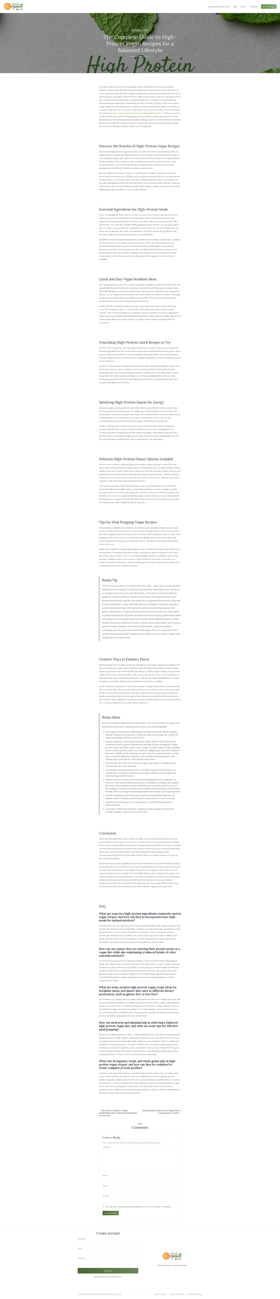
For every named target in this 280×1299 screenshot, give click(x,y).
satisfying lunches (135, 113)
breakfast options (117, 113)
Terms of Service (177, 1294)
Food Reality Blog (195, 1294)
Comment (107, 1147)
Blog (235, 6)
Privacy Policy (161, 1294)
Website (106, 1196)
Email (105, 1186)
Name (105, 1175)
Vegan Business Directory (219, 6)
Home (243, 6)
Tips (145, 30)
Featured (136, 30)
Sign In (119, 1276)
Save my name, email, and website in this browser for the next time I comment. (138, 1206)
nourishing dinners (154, 113)
